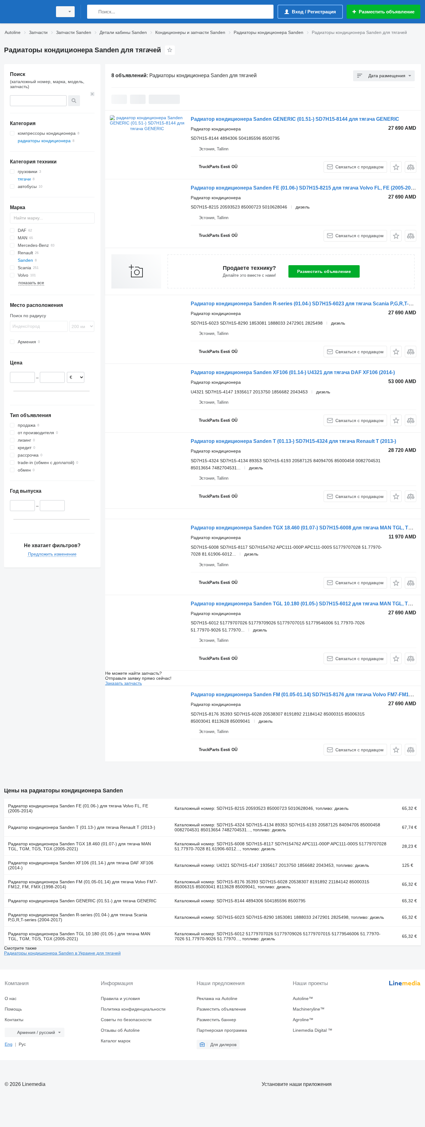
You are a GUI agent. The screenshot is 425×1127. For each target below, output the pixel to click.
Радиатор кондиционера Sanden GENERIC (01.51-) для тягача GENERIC (82, 900)
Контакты (14, 1019)
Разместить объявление (324, 271)
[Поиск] (93, 12)
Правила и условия (120, 998)
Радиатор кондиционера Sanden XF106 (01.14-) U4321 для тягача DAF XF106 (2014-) (293, 372)
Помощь (13, 1009)
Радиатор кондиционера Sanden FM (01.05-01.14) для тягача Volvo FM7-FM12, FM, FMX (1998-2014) (82, 884)
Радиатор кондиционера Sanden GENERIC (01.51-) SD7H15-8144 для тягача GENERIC (295, 119)
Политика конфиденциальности (133, 1009)
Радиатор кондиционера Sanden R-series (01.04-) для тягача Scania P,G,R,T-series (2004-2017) (77, 917)
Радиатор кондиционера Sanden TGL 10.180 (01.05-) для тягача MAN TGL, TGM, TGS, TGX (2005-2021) (79, 936)
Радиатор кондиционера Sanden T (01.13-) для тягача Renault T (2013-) (81, 827)
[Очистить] (92, 94)
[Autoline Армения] (26, 12)
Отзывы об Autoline (120, 1030)
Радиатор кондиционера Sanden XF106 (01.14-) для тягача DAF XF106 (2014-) (80, 865)
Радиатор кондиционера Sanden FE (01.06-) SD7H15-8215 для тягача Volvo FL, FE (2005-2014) (304, 187)
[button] (396, 167)
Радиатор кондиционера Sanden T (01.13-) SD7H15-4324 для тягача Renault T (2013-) (293, 441)
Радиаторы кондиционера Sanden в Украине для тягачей (62, 953)
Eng (8, 1044)
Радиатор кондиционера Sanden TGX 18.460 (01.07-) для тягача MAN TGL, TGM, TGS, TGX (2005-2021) (79, 846)
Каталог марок (115, 1040)
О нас (10, 998)
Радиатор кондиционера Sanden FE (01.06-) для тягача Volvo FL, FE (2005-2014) (78, 808)
